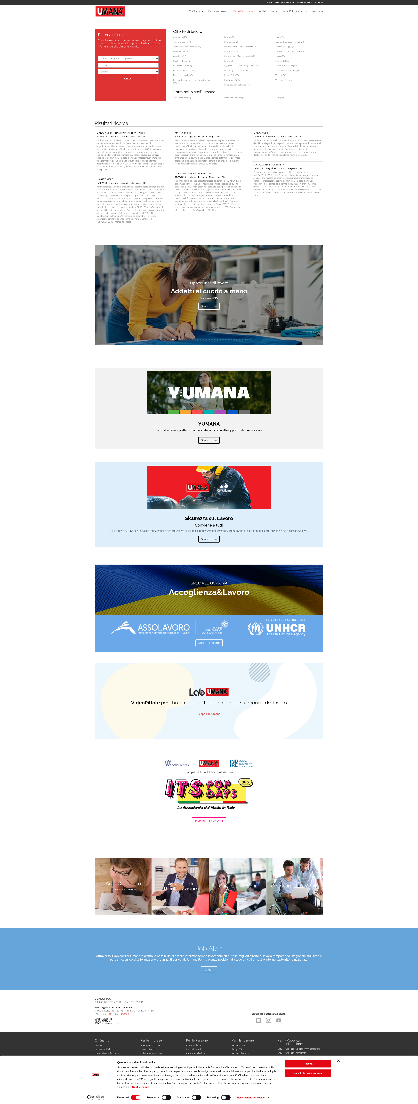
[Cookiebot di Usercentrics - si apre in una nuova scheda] (95, 1097)
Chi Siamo (195, 11)
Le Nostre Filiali (102, 1049)
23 (228, 339)
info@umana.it (122, 1013)
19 (217, 339)
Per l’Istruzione (265, 11)
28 (242, 339)
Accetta (308, 1063)
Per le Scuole (238, 1045)
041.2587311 (105, 1013)
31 (250, 339)
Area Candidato (304, 2)
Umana (98, 1045)
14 (203, 339)
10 (192, 339)
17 (211, 339)
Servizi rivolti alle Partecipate (292, 1052)
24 (231, 339)
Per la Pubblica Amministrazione (301, 11)
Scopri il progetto (209, 643)
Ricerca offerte (193, 1045)
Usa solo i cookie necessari (307, 1073)
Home (269, 2)
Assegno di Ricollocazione (180, 886)
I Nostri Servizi (147, 1049)
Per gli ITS (237, 1049)
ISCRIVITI (209, 969)
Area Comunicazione (284, 2)
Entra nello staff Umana (107, 1053)
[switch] (166, 1097)
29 (245, 339)
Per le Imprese (216, 11)
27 (239, 339)
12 (198, 339)
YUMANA (319, 2)
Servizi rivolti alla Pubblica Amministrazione (299, 1048)
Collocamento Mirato (295, 886)
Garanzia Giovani (237, 886)
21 (223, 339)
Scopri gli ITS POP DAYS (209, 820)
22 (225, 339)
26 (236, 339)
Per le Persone (241, 11)
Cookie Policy (140, 1087)
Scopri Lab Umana (209, 714)
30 (248, 339)
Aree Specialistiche (150, 1045)
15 (206, 339)
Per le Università (240, 1053)
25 (234, 339)
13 (200, 339)
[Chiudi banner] (338, 1060)
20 (220, 339)
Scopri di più (209, 306)
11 (195, 339)
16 (209, 339)
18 (214, 339)
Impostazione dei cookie (251, 1097)
